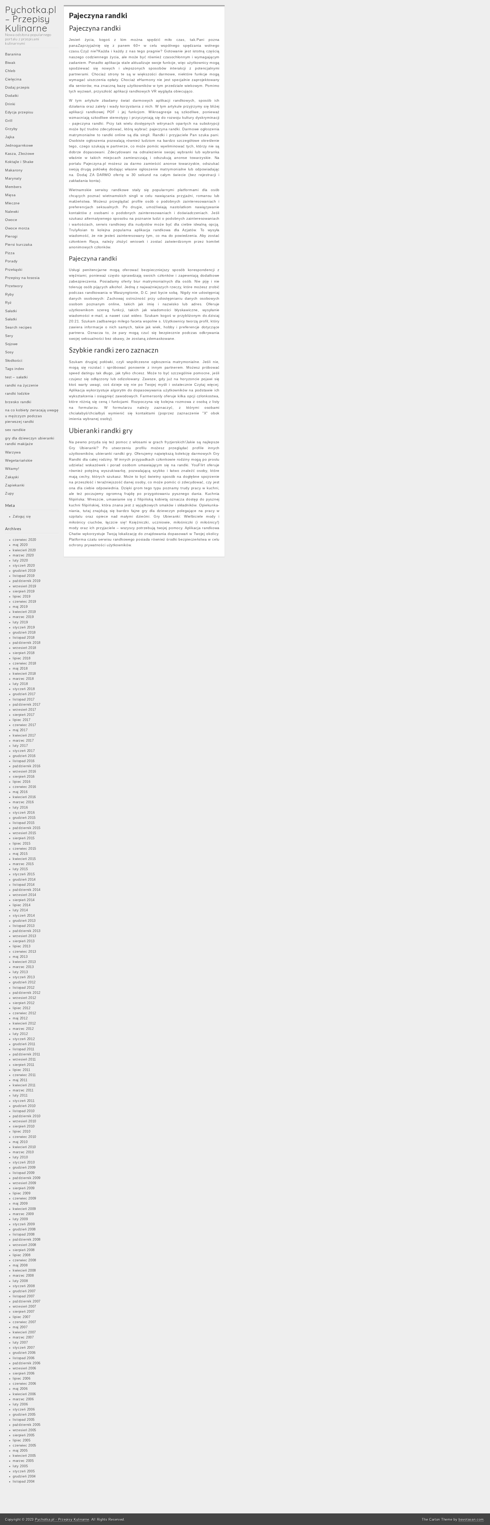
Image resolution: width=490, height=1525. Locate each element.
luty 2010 (20, 1157)
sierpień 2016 (24, 776)
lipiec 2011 (21, 1070)
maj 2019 (20, 607)
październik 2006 (27, 1363)
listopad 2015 (24, 823)
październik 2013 (27, 931)
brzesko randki (18, 402)
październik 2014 (27, 890)
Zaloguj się (22, 516)
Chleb (10, 71)
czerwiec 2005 (24, 1445)
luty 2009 (20, 1219)
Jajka (10, 137)
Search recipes (18, 327)
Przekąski (13, 269)
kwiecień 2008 (24, 1270)
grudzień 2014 (24, 879)
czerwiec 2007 (24, 1322)
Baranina (13, 54)
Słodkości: (14, 360)
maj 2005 (20, 1450)
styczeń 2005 (24, 1471)
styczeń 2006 (24, 1409)
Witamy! (12, 469)
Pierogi (11, 236)
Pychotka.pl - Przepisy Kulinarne (62, 1519)
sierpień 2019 (24, 591)
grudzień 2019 (24, 571)
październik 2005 (27, 1425)
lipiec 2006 (22, 1378)
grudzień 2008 (24, 1229)
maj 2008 (20, 1265)
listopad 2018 (24, 637)
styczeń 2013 (24, 977)
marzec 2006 (23, 1399)
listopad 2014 (24, 885)
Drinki (10, 104)
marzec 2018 (23, 679)
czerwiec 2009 (24, 1198)
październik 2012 (27, 993)
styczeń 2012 (24, 1039)
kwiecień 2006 (24, 1394)
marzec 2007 (23, 1337)
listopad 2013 (24, 926)
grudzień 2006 (24, 1353)
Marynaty (13, 178)
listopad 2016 (24, 761)
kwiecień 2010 (24, 1147)
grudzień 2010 (24, 1106)
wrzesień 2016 (24, 771)
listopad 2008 (24, 1234)
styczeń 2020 (24, 565)
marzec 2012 (23, 1029)
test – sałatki (16, 377)
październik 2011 (26, 1054)
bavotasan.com (471, 1519)
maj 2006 (20, 1389)
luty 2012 (20, 1034)
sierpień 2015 (24, 838)
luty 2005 (20, 1466)
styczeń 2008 (24, 1286)
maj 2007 (20, 1327)
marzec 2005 (23, 1461)
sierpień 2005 (24, 1435)
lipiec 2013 (22, 946)
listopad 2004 (24, 1481)
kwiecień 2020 (24, 550)
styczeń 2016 (24, 812)
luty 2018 (20, 684)
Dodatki (12, 96)
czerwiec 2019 (24, 601)
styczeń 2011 (23, 1101)
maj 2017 (20, 730)
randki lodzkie (17, 393)
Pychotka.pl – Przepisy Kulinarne (30, 19)
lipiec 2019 (22, 596)
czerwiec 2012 (24, 1013)
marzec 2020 (23, 555)
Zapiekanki (14, 485)
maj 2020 (20, 545)
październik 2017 (27, 704)
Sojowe (11, 344)
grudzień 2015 (24, 818)
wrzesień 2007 (24, 1306)
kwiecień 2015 (24, 859)
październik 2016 (27, 766)
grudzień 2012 (24, 982)
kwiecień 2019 (24, 612)
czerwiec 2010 (24, 1137)
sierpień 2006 (24, 1373)
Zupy (9, 493)
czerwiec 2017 (24, 725)
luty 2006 (20, 1404)
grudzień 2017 (24, 694)
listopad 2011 (23, 1049)
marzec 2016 (23, 802)
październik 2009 (27, 1178)
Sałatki (11, 311)
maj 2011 (20, 1080)
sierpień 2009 (24, 1188)
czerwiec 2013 (24, 951)
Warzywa (13, 452)
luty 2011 (20, 1095)
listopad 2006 (24, 1358)
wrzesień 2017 (24, 710)
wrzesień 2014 (24, 895)
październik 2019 (27, 581)
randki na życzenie (22, 385)
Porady (11, 261)
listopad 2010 (24, 1111)
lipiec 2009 (22, 1193)
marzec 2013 (23, 967)
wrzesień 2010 (24, 1121)
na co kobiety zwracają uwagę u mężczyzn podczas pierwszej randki (32, 416)
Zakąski (12, 477)
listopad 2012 (24, 987)
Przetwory (14, 286)
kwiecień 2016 (24, 797)
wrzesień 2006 (24, 1368)
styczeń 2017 (24, 751)
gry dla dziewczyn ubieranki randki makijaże (29, 441)
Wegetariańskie (19, 460)
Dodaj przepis (17, 87)
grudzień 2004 (24, 1476)
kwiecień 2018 (24, 674)
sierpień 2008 (24, 1250)
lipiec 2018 (22, 658)
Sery (9, 336)
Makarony (14, 170)
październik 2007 (27, 1301)
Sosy (9, 352)
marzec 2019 (23, 617)
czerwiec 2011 (24, 1075)
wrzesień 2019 (24, 586)
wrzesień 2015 (24, 833)
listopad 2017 (24, 699)
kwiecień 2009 (24, 1209)
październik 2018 (27, 643)
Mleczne (12, 203)
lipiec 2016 (22, 782)
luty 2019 (20, 622)
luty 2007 (20, 1342)
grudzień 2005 (24, 1414)
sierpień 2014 (24, 900)
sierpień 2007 (24, 1311)
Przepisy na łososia (22, 278)
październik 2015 (27, 828)
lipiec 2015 (22, 843)
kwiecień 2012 (24, 1023)
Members (13, 187)
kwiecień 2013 (24, 962)
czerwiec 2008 (24, 1260)
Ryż (8, 302)
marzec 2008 (23, 1275)
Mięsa (10, 195)
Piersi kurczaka (18, 244)
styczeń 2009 (24, 1224)
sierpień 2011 (23, 1065)
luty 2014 (20, 910)
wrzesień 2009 (24, 1183)
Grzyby (11, 129)
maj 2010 (20, 1142)
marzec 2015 (23, 864)
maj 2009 (20, 1203)
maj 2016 (20, 792)
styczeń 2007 (24, 1347)
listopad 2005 (24, 1420)
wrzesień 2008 (24, 1245)
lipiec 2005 (22, 1440)
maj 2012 (20, 1018)
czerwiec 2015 (24, 849)
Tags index (14, 369)
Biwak (10, 63)
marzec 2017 (23, 740)
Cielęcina (13, 79)
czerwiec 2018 (24, 663)
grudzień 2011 (24, 1044)
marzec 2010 (23, 1152)
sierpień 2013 (24, 941)
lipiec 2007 (22, 1317)
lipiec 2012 (22, 1008)
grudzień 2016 (24, 756)
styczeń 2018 (24, 689)
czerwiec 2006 (24, 1384)
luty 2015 (20, 869)
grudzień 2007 (24, 1291)
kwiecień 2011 (24, 1085)
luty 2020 (20, 560)
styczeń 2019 (24, 627)
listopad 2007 (24, 1296)
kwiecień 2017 (24, 735)
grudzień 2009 (24, 1167)
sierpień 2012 (24, 1003)
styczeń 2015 (24, 874)
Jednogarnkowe (19, 145)
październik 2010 (27, 1116)
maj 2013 (20, 957)
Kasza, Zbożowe (19, 154)
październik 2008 (27, 1239)
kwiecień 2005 (24, 1456)
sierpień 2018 (24, 653)
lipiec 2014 (22, 905)
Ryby (9, 294)
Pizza (10, 253)
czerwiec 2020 (24, 540)
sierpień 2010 (24, 1126)
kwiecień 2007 (24, 1332)
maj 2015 (20, 854)
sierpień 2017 (24, 715)
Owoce (11, 220)
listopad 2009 (24, 1173)
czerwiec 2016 (24, 787)
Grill (9, 121)
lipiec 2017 (22, 720)
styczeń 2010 (24, 1162)
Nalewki (12, 211)
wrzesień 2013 (24, 936)
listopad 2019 (24, 576)
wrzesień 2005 (24, 1430)
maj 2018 (20, 668)
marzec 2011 (23, 1090)
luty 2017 (20, 746)
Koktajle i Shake (19, 162)
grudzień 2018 (24, 632)
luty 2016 (20, 807)
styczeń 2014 (24, 915)
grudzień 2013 (24, 921)
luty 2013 (20, 972)
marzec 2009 (23, 1214)
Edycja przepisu (19, 112)
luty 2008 (20, 1281)
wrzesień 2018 (24, 648)
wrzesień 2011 (24, 1059)
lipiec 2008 (22, 1255)
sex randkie (15, 430)
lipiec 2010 (22, 1131)
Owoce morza (17, 228)
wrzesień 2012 (24, 998)
